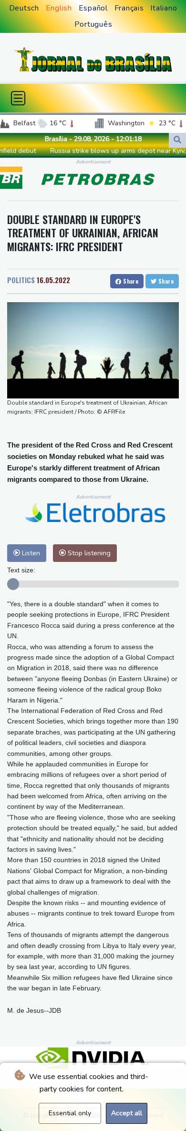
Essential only (70, 1113)
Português (93, 24)
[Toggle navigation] (18, 98)
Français (129, 8)
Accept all (126, 1113)
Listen (30, 553)
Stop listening (88, 553)
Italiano (163, 8)
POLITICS (21, 280)
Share (130, 281)
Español (93, 8)
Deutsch (24, 8)
